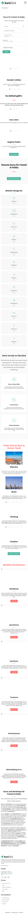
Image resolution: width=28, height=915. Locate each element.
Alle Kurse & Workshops (13, 178)
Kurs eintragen (5, 899)
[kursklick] (8, 3)
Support (4, 903)
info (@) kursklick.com (8, 874)
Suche (6, 51)
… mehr (23, 473)
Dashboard (4, 901)
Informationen (5, 898)
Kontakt (21, 912)
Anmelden (5, 8)
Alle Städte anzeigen (14, 553)
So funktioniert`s (6, 883)
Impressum (8, 912)
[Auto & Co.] (14, 36)
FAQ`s (3, 885)
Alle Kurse (14, 601)
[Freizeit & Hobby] (14, 35)
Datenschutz (15, 912)
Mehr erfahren (13, 154)
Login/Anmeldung (6, 887)
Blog (3, 891)
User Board (5, 889)
